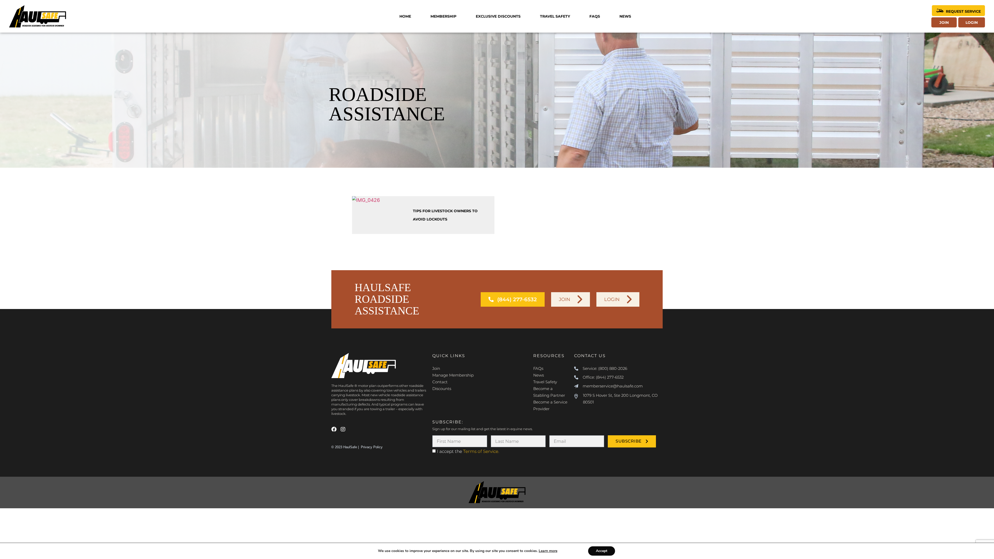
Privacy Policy (372, 447)
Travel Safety (555, 16)
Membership (443, 16)
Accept (601, 550)
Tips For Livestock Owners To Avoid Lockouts (445, 215)
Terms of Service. (481, 451)
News (625, 16)
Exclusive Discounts (498, 16)
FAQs (594, 16)
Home (405, 16)
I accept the (468, 451)
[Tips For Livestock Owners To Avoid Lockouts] (380, 215)
